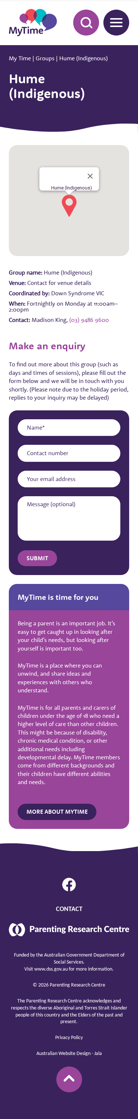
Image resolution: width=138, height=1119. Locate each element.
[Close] (90, 176)
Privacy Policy (69, 1037)
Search (86, 23)
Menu (116, 23)
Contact (69, 909)
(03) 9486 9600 (89, 319)
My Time (20, 58)
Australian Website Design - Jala (69, 1053)
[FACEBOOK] (69, 885)
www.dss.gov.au (51, 969)
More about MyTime (57, 811)
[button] (69, 206)
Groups (45, 58)
